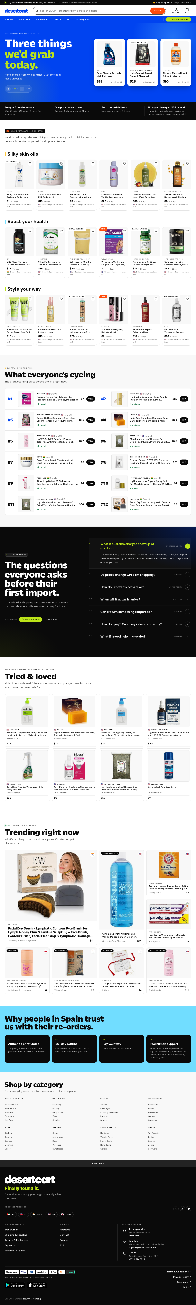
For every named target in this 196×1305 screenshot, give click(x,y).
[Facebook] (188, 1208)
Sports (151, 1141)
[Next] (22, 89)
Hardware (105, 1133)
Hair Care (9, 1120)
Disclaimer (184, 1282)
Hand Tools (105, 1145)
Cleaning (9, 1145)
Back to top (98, 1163)
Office (151, 1137)
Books (151, 1145)
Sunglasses (58, 1148)
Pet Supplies (154, 1133)
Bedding (8, 1137)
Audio (151, 1108)
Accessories (154, 1104)
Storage (8, 1141)
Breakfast (104, 1116)
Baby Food (58, 1112)
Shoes (55, 1133)
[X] (182, 1208)
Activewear (58, 1137)
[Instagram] (176, 1208)
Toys (55, 1116)
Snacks (103, 1104)
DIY (69, 19)
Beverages (105, 1108)
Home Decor (25, 19)
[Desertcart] (16, 11)
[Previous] (8, 89)
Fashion (58, 19)
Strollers (56, 1120)
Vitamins (9, 1112)
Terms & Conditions (179, 1271)
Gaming (152, 1116)
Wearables (153, 1112)
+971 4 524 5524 (137, 1259)
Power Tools (106, 1141)
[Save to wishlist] (30, 163)
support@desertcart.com (142, 1247)
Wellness (9, 19)
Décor (7, 1148)
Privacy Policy (182, 1276)
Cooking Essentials (109, 1112)
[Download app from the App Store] (37, 1285)
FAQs (187, 1287)
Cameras (152, 1120)
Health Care (10, 1108)
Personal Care (11, 1104)
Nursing (56, 1108)
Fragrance (9, 1116)
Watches (57, 1145)
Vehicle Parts (106, 1137)
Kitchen (8, 1133)
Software (152, 1148)
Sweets (104, 1120)
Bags (55, 1141)
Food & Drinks (42, 19)
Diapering (57, 1104)
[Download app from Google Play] (15, 1285)
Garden (104, 1148)
